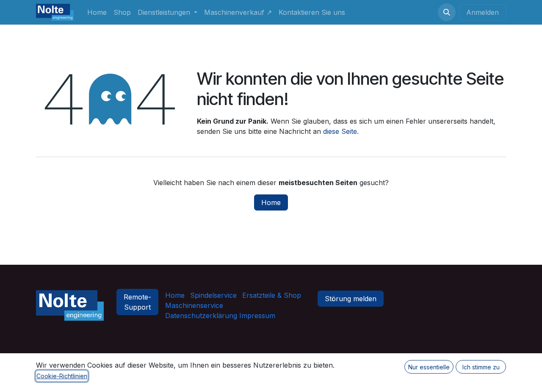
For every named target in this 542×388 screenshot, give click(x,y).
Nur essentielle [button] (429, 367)
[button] (447, 12)
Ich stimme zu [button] (481, 367)
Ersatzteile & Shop (271, 295)
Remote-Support (137, 302)
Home (271, 202)
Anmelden (482, 12)
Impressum (256, 315)
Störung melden (350, 298)
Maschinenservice (194, 305)
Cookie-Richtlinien (61, 376)
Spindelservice (213, 295)
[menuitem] (97, 12)
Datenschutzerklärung (201, 315)
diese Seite (340, 131)
